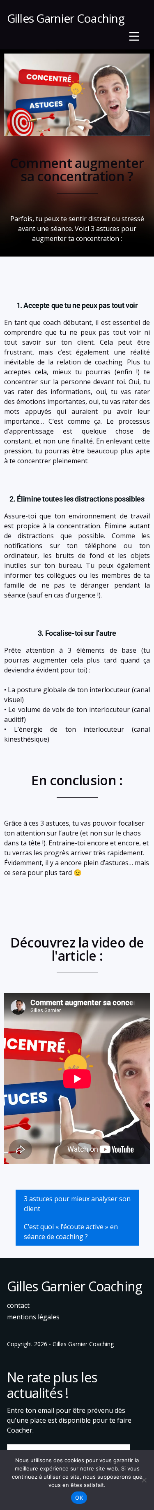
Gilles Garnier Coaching (66, 18)
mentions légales (33, 1316)
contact (18, 1305)
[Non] (144, 1480)
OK (79, 1497)
